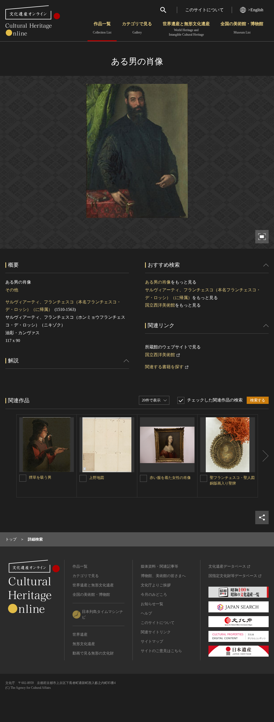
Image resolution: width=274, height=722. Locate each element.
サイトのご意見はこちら (161, 651)
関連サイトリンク (156, 632)
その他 (11, 290)
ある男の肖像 (158, 282)
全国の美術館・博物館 (241, 27)
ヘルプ (146, 613)
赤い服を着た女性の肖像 (170, 478)
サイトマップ (152, 641)
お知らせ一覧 (152, 604)
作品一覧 (102, 27)
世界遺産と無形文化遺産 (186, 28)
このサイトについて (204, 10)
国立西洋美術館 (160, 305)
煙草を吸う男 (40, 477)
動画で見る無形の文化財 (93, 653)
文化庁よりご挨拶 (156, 585)
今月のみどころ (154, 595)
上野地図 (96, 478)
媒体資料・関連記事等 (159, 566)
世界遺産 (80, 634)
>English (255, 10)
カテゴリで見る (137, 27)
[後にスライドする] (263, 455)
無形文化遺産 (84, 644)
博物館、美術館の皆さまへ (163, 576)
